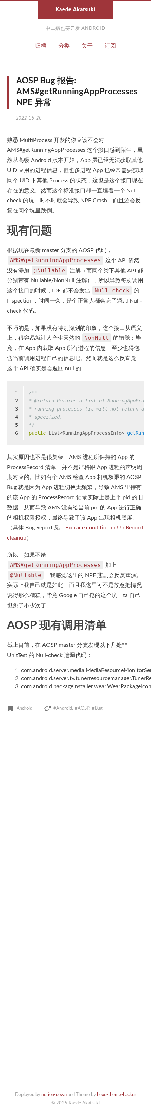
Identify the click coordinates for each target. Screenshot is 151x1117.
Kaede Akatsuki (75, 9)
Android (24, 708)
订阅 (110, 46)
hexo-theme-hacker (116, 1094)
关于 (87, 46)
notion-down (54, 1094)
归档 (40, 46)
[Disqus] (75, 816)
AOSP (83, 708)
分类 (64, 46)
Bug (99, 708)
